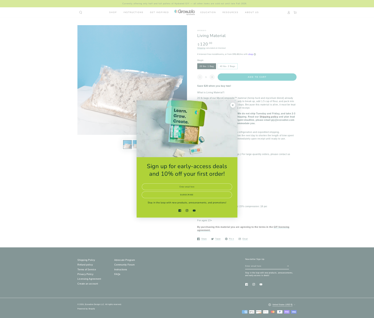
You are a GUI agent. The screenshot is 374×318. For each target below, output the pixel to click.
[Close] (233, 105)
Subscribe (187, 195)
